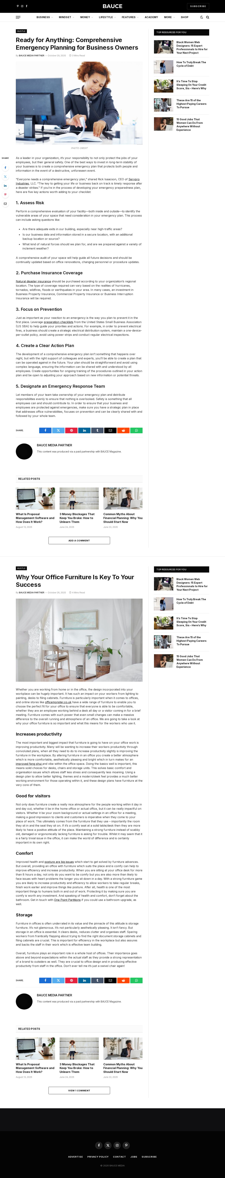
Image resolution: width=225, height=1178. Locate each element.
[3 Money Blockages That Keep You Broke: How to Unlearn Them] (79, 499)
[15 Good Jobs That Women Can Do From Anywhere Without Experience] (163, 124)
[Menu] (18, 17)
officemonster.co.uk (58, 702)
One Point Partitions (67, 900)
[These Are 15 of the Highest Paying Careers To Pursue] (163, 105)
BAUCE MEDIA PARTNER (31, 55)
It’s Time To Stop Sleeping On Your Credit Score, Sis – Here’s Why (191, 85)
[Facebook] (5, 167)
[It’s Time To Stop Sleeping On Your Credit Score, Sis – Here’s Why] (163, 86)
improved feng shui (29, 763)
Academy (151, 17)
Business (43, 17)
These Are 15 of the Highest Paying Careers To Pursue (191, 104)
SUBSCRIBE (198, 6)
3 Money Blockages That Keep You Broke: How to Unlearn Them (77, 518)
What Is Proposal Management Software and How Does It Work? (35, 518)
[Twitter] (5, 176)
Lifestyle (106, 17)
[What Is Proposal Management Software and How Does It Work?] (35, 499)
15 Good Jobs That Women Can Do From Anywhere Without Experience (189, 124)
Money (85, 17)
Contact (119, 1156)
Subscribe (149, 1156)
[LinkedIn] (5, 185)
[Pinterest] (5, 194)
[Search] (207, 17)
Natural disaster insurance (33, 281)
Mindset (65, 17)
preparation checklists (58, 322)
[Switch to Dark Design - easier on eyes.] (201, 17)
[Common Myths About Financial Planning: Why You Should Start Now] (123, 499)
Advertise (75, 1156)
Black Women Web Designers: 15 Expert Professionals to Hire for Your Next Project (192, 47)
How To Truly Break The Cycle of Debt (191, 64)
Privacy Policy (98, 1156)
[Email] (5, 203)
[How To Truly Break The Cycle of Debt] (163, 67)
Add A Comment (79, 540)
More (168, 17)
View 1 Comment (79, 1090)
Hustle (21, 31)
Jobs (133, 1156)
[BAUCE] (112, 6)
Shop (184, 17)
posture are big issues (59, 862)
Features (129, 17)
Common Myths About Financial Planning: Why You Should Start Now (123, 518)
